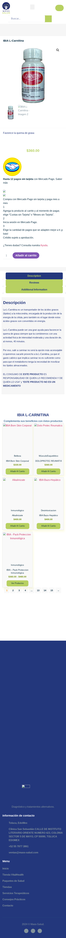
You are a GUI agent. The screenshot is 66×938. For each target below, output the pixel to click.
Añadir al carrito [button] (17, 471)
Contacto (7, 905)
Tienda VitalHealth (13, 874)
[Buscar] (48, 18)
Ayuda (43, 245)
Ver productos (17, 583)
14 (45, 590)
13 (38, 590)
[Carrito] (59, 8)
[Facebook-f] (26, 931)
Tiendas (7, 887)
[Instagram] (33, 931)
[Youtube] (40, 931)
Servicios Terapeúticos (15, 893)
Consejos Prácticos (13, 899)
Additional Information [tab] (34, 289)
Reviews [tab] (34, 282)
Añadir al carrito (26, 255)
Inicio (5, 868)
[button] (32, 7)
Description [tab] (34, 276)
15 (51, 590)
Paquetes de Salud (13, 881)
